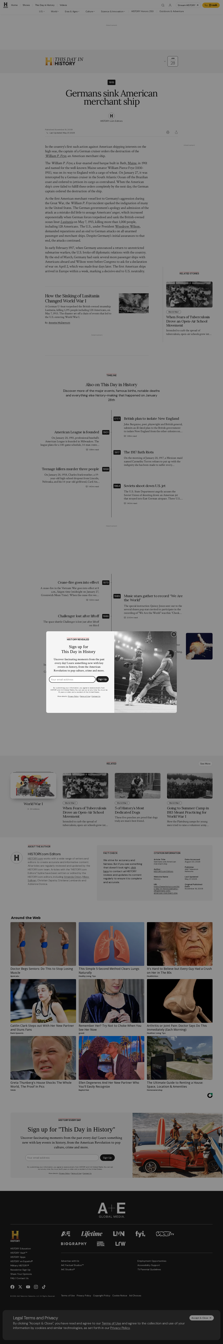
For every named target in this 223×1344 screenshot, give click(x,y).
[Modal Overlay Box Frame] (111, 672)
